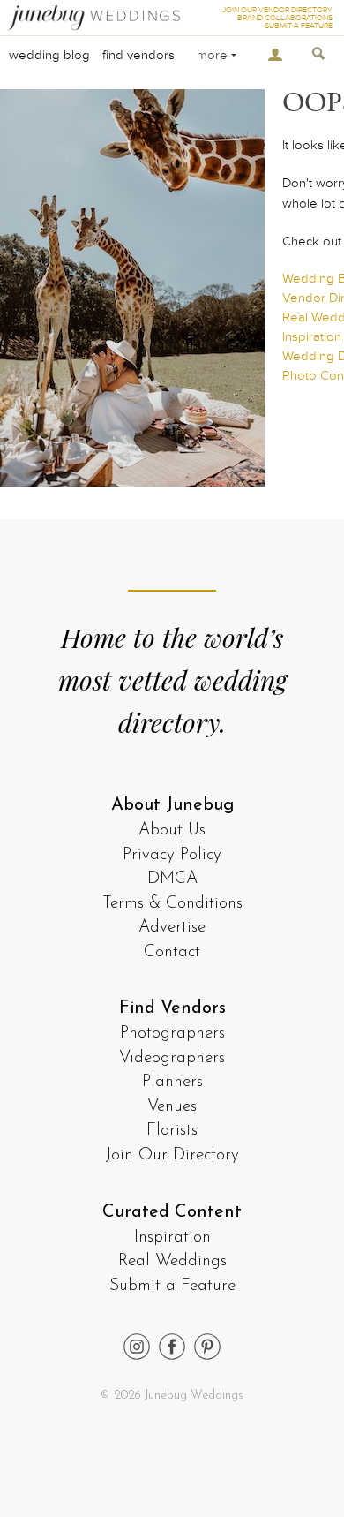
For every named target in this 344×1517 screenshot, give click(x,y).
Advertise (172, 927)
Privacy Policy (172, 855)
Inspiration (172, 1237)
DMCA (172, 879)
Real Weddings (172, 1261)
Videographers (172, 1058)
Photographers (172, 1033)
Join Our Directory (172, 1155)
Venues (172, 1106)
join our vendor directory (277, 10)
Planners (172, 1082)
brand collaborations (285, 18)
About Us (172, 830)
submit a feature (299, 26)
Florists (172, 1130)
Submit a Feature (172, 1286)
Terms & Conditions (172, 903)
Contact (172, 952)
